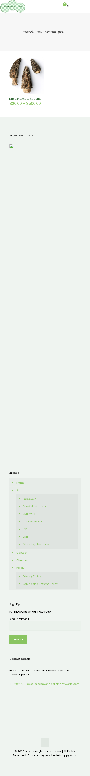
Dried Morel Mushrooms (25, 98)
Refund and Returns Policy (40, 584)
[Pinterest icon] (47, 761)
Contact (21, 553)
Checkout (23, 560)
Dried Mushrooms (35, 506)
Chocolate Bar (32, 521)
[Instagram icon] (51, 761)
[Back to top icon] (45, 742)
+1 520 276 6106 (19, 684)
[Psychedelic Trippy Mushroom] (13, 6)
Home (20, 483)
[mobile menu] (84, 6)
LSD (25, 529)
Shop (19, 490)
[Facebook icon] (38, 761)
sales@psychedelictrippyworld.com (55, 684)
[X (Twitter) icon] (42, 761)
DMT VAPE (29, 514)
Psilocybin (29, 499)
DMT (25, 537)
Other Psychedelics (36, 544)
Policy (20, 568)
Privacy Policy (32, 576)
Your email (19, 619)
